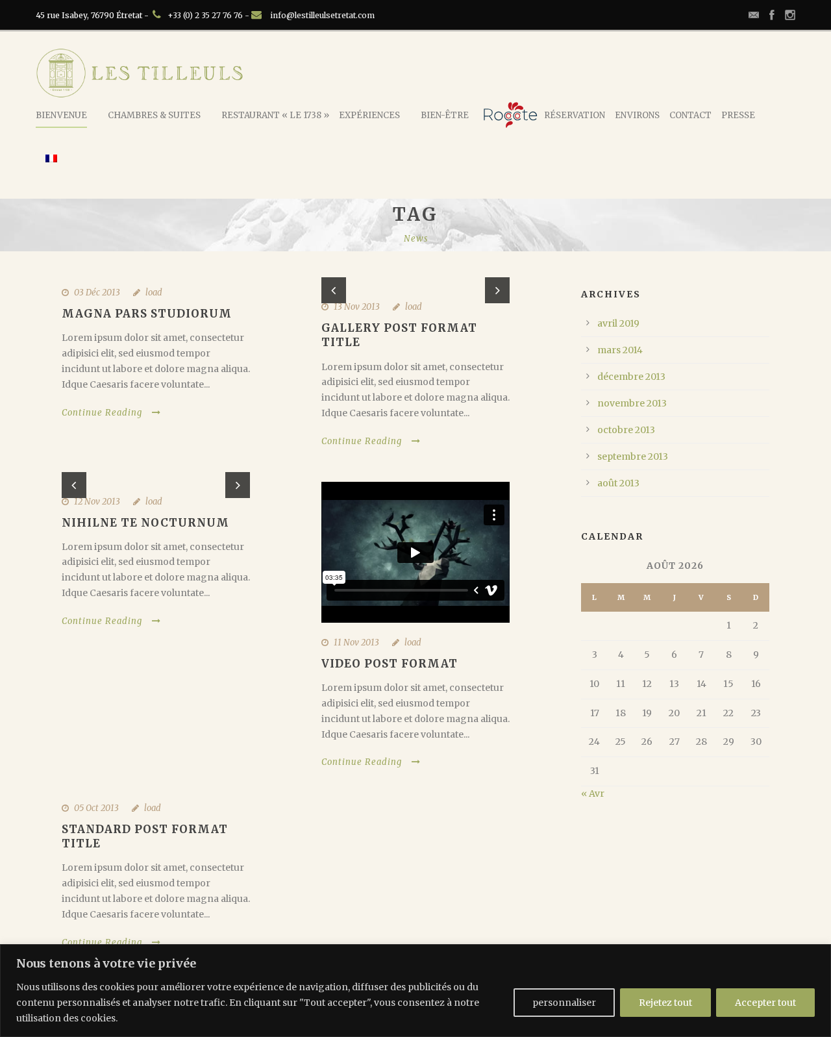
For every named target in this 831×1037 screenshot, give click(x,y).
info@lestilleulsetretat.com (322, 15)
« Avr (592, 793)
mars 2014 (620, 350)
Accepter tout (765, 1002)
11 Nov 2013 (356, 642)
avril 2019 (618, 323)
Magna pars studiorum (147, 313)
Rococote (510, 114)
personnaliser (564, 1002)
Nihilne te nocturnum (145, 523)
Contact (690, 115)
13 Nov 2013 (357, 306)
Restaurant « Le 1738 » (275, 115)
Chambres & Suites (154, 115)
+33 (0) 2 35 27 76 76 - (209, 15)
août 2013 (618, 483)
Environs (637, 115)
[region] (415, 990)
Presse (738, 115)
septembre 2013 (632, 456)
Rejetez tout (665, 1002)
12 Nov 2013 (97, 501)
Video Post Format (389, 663)
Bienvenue (61, 115)
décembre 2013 (631, 376)
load (153, 292)
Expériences (369, 115)
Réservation (574, 115)
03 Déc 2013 (97, 292)
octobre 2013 (626, 430)
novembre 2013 (632, 403)
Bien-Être (445, 115)
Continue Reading (102, 412)
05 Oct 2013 (96, 808)
